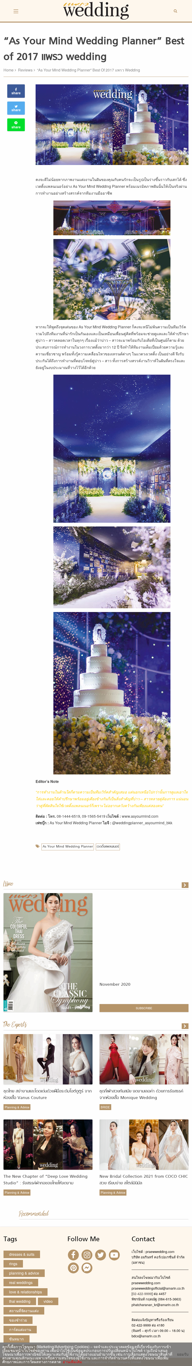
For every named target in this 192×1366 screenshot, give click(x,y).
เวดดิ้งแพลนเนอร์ (108, 846)
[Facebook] (73, 1254)
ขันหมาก (16, 1339)
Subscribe (144, 1008)
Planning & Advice (17, 1107)
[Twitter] (101, 1254)
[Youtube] (115, 1254)
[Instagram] (87, 1254)
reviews (25, 70)
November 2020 (115, 984)
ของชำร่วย (18, 1320)
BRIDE (105, 1107)
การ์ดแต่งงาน (20, 1329)
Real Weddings (21, 1282)
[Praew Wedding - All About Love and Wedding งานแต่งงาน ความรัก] (96, 10)
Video (48, 1301)
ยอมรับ (182, 1354)
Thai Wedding (19, 1301)
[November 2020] (185, 885)
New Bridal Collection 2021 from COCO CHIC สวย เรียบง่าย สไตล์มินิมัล (144, 1180)
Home (9, 70)
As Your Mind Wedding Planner (68, 846)
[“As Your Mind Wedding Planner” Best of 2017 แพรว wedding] (185, 1026)
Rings (13, 1263)
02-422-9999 (142, 1293)
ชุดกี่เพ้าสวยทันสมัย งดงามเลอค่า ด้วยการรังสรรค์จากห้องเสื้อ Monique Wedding (141, 1094)
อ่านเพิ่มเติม (71, 1361)
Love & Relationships (25, 1292)
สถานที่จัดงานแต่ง (24, 1310)
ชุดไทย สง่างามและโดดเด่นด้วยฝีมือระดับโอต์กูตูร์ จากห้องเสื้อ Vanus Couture (48, 1094)
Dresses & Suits (21, 1254)
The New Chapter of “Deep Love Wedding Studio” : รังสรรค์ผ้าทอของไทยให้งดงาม (46, 1180)
